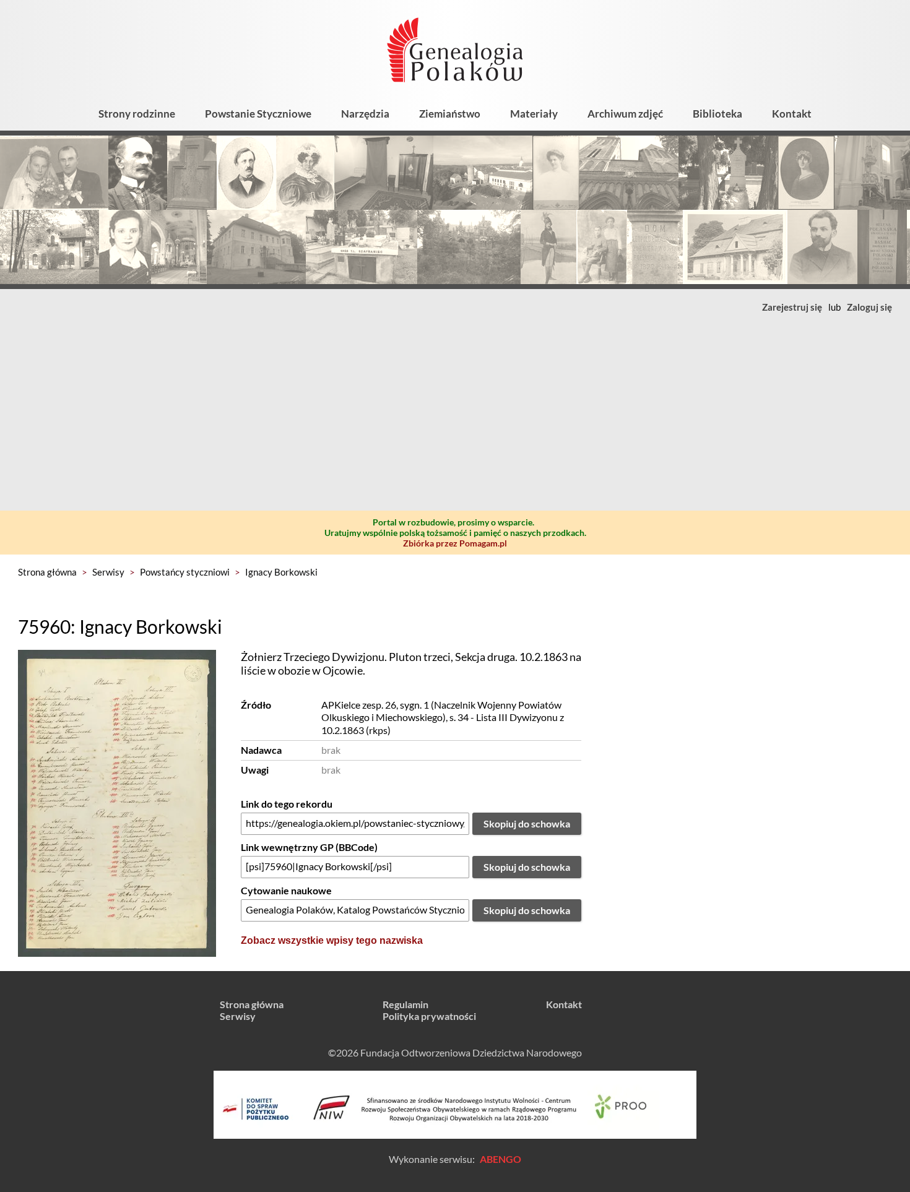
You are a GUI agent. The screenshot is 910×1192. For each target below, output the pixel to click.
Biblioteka (717, 113)
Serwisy (108, 571)
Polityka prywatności (429, 1016)
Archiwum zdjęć (625, 113)
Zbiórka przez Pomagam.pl (455, 543)
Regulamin (405, 1004)
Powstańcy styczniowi (185, 571)
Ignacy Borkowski (281, 571)
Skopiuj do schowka (526, 823)
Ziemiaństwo (449, 113)
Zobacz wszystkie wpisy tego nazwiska (332, 940)
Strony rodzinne (136, 113)
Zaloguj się (869, 307)
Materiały (534, 113)
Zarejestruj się (792, 307)
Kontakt (792, 113)
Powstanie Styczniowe (258, 113)
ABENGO (500, 1159)
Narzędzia (365, 113)
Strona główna (47, 571)
